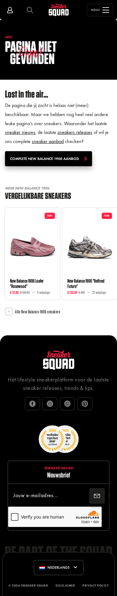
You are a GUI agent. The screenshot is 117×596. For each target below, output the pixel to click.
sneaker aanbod (48, 141)
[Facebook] (32, 403)
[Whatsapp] (67, 403)
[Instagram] (49, 403)
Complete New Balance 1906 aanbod (44, 158)
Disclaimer (65, 585)
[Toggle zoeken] (30, 10)
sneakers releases (74, 132)
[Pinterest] (84, 403)
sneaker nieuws (20, 132)
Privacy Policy (95, 585)
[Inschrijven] (97, 495)
